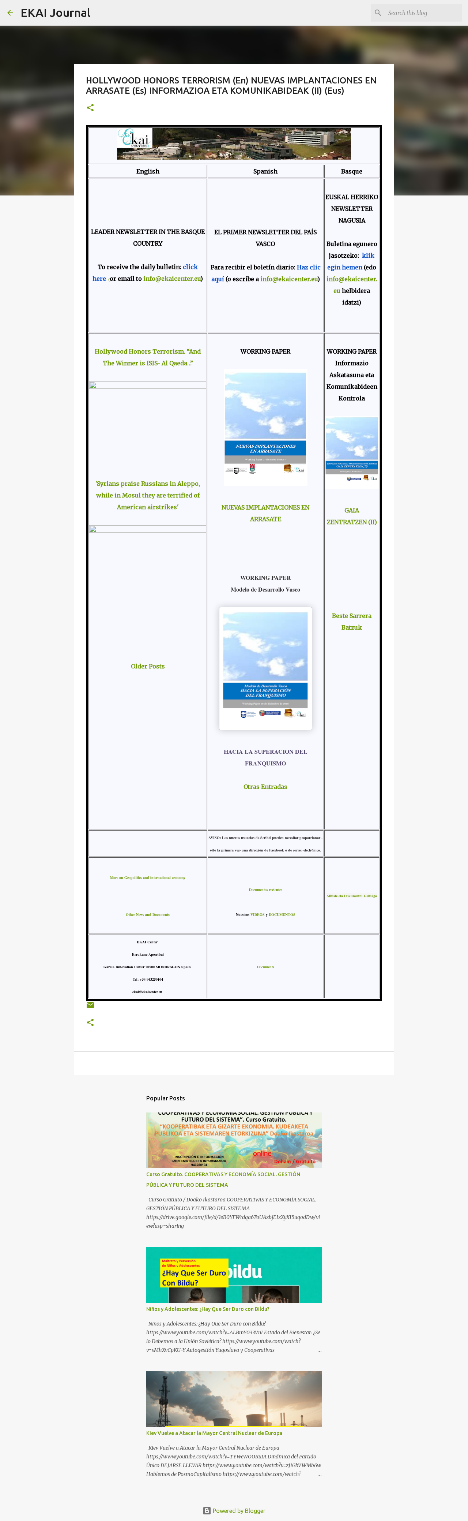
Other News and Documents (148, 914)
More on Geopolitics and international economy (147, 877)
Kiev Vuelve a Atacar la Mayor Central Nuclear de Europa (214, 1433)
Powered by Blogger (238, 1510)
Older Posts (148, 666)
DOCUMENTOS (282, 914)
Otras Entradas (265, 786)
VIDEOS (257, 914)
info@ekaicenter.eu (171, 278)
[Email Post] (90, 1008)
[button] (90, 108)
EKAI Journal (55, 12)
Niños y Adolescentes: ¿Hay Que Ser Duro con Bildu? (207, 1309)
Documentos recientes (265, 889)
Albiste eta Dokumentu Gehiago (352, 895)
